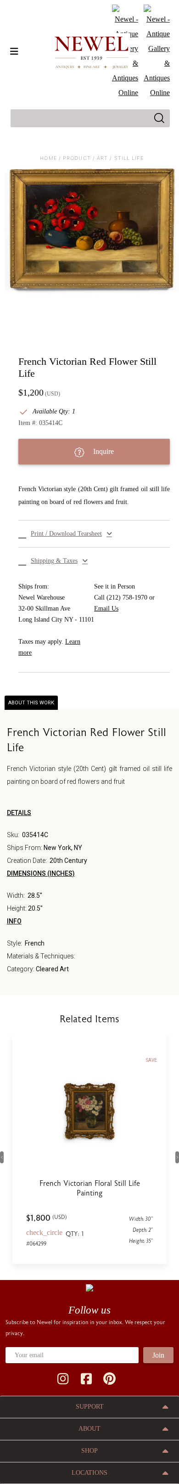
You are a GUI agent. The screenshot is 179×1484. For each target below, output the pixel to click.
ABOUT (89, 1428)
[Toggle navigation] (14, 51)
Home (48, 158)
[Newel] (89, 1287)
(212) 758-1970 (126, 597)
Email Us (106, 608)
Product (77, 158)
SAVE (151, 1060)
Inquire (102, 451)
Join (158, 1355)
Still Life (129, 158)
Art (102, 158)
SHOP (89, 1450)
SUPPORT (90, 1406)
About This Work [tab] (31, 703)
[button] (94, 533)
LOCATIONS (89, 1472)
